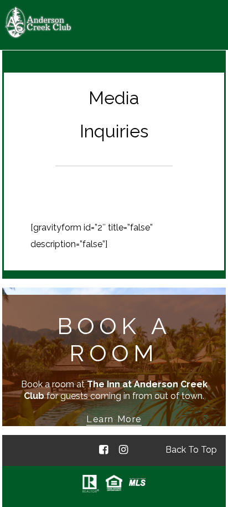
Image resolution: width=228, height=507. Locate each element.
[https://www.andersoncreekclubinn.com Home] (38, 35)
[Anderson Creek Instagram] (123, 450)
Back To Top (191, 449)
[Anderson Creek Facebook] (103, 450)
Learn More (114, 419)
